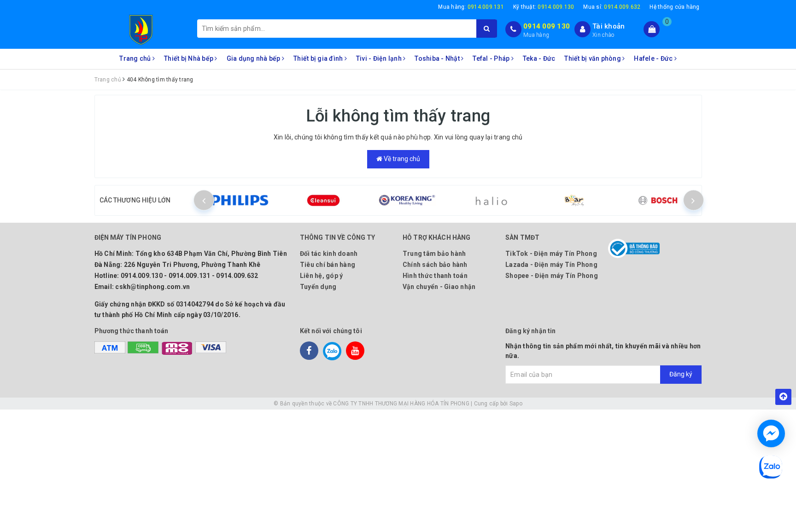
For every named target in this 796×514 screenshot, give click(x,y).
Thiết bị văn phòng (593, 58)
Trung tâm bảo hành (434, 253)
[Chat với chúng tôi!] (771, 433)
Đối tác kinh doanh (329, 253)
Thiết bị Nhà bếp (189, 58)
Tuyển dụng (318, 286)
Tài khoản (608, 26)
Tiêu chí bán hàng (327, 264)
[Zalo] (332, 350)
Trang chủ (135, 58)
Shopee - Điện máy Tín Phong (551, 275)
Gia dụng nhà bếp (254, 58)
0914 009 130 (546, 26)
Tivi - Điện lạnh (379, 58)
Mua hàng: (471, 7)
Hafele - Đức (654, 58)
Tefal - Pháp (492, 58)
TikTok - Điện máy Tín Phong (551, 253)
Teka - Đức (539, 58)
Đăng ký (680, 374)
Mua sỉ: (611, 7)
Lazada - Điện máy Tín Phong (551, 264)
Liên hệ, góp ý (321, 275)
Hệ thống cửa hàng (674, 7)
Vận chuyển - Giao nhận (439, 286)
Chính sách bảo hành (435, 264)
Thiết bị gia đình (319, 58)
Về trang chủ (401, 158)
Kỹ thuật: (543, 7)
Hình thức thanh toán (435, 275)
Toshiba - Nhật (438, 58)
